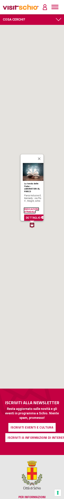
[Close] (39, 158)
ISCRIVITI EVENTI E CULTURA (32, 427)
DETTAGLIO (33, 217)
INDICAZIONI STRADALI (31, 210)
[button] (32, 225)
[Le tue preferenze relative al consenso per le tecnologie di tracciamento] (57, 492)
